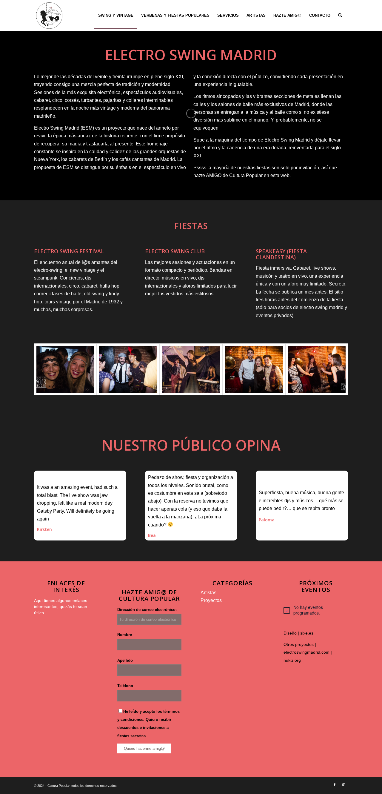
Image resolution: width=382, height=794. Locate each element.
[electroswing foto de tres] (253, 369)
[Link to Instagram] (343, 784)
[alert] (316, 610)
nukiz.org (292, 660)
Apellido (125, 660)
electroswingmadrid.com (306, 652)
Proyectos (211, 600)
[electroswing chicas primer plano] (65, 369)
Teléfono (125, 686)
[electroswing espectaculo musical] (191, 369)
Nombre (124, 634)
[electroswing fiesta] (128, 369)
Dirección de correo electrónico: (147, 609)
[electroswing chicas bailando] (316, 369)
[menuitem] (115, 15)
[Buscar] (340, 15)
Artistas (208, 592)
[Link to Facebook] (334, 784)
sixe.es (306, 633)
